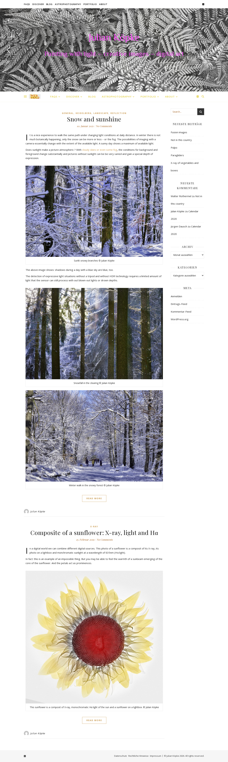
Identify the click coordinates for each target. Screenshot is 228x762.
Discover (38, 4)
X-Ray (94, 526)
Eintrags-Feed (179, 304)
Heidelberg (83, 113)
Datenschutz (120, 755)
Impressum (155, 755)
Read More (94, 498)
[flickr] (203, 4)
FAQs (27, 4)
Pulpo (174, 147)
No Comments (104, 126)
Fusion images (179, 132)
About (103, 4)
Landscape (100, 113)
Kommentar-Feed (181, 311)
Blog (49, 4)
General (68, 113)
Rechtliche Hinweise (138, 755)
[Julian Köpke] (35, 96)
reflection (118, 113)
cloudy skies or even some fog (99, 149)
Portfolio (90, 4)
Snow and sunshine (94, 119)
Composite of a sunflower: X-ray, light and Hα (94, 532)
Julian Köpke (114, 38)
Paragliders (177, 155)
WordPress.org (179, 319)
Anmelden (176, 296)
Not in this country (181, 140)
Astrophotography (68, 4)
